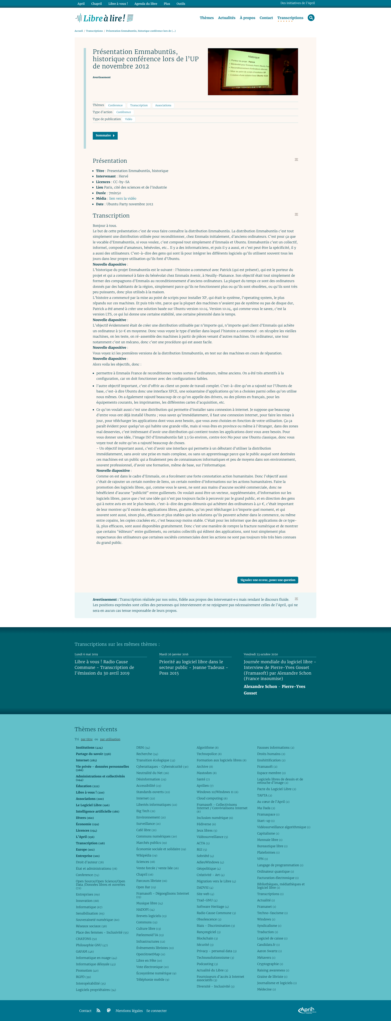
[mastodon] (108, 1010)
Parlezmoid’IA (150, 935)
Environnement (151, 817)
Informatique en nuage (96, 958)
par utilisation (110, 739)
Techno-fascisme (272, 913)
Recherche (147, 754)
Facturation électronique (277, 878)
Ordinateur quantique (275, 871)
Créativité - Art (210, 875)
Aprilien (205, 786)
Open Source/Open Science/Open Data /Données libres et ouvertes (100, 884)
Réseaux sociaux (91, 926)
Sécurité (205, 945)
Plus (167, 4)
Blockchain (207, 938)
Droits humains (271, 754)
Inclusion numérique (215, 818)
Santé (203, 779)
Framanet (266, 907)
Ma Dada (266, 808)
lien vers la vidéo (122, 198)
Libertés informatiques (156, 805)
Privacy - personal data (216, 951)
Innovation (87, 901)
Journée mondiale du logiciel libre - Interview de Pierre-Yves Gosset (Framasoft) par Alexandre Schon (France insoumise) (280, 670)
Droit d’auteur (90, 862)
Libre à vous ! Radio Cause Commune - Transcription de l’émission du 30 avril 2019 (104, 667)
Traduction (267, 932)
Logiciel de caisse (272, 938)
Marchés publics (151, 843)
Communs (146, 922)
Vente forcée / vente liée (157, 868)
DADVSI (205, 888)
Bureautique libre (272, 846)
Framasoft (267, 767)
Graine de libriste (272, 977)
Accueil (79, 30)
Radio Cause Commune (216, 913)
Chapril (144, 874)
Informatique (89, 907)
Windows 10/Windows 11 (217, 792)
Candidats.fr (268, 945)
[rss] (98, 1010)
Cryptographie (270, 964)
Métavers (266, 958)
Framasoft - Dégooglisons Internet (162, 895)
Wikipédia (146, 855)
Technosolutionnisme (215, 958)
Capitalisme (268, 833)
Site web (205, 894)
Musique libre (149, 903)
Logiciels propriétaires (96, 990)
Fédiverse (206, 824)
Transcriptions (290, 18)
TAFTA (264, 795)
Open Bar (146, 887)
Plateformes (268, 852)
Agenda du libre (145, 4)
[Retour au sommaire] (296, 159)
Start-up (265, 821)
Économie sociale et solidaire (161, 849)
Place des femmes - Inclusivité (102, 932)
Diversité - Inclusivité (215, 986)
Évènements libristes (155, 948)
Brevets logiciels (151, 916)
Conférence (124, 112)
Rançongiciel (209, 932)
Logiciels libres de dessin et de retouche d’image (280, 781)
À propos (247, 18)
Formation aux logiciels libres (221, 760)
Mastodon (207, 773)
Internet (145, 798)
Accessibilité (148, 786)
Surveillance (148, 824)
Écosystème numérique (156, 973)
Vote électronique (152, 967)
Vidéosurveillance (212, 837)
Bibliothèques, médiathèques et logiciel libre (281, 886)
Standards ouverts (153, 792)
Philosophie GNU (92, 945)
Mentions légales (129, 1011)
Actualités (226, 18)
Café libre (146, 830)
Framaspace (268, 814)
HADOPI (145, 909)
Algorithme (208, 747)
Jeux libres (207, 830)
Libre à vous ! (118, 4)
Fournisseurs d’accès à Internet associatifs (220, 978)
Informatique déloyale (96, 964)
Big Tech (145, 811)
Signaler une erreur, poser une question (268, 580)
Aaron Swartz (269, 951)
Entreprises (88, 894)
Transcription (139, 105)
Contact (266, 18)
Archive (205, 767)
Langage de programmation (280, 865)
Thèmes (207, 18)
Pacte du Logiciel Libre (276, 789)
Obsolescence (209, 919)
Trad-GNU (207, 900)
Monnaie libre (269, 840)
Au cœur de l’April (273, 802)
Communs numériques (156, 836)
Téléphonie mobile (152, 979)
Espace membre (271, 773)
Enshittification (271, 760)
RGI (202, 849)
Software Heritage (213, 907)
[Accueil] (104, 17)
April (81, 4)
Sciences (145, 862)
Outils (181, 4)
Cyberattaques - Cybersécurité (162, 767)
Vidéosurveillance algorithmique (283, 827)
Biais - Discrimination (216, 926)
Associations (163, 105)
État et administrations (96, 868)
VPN (262, 859)
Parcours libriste (151, 881)
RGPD (83, 977)
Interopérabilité (91, 983)
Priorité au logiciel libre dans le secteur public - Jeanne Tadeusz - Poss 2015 (193, 667)
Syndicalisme (269, 926)
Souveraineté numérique (97, 920)
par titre (87, 739)
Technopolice (209, 754)
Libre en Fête (149, 960)
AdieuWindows (210, 862)
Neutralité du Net (152, 773)
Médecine (266, 989)
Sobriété (205, 856)
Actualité (266, 900)
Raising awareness (273, 970)
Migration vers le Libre (216, 881)
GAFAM (85, 951)
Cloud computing (212, 798)
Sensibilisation (90, 913)
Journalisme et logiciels (277, 983)
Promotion (87, 970)
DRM (143, 747)
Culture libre (148, 929)
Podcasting (207, 964)
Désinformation (151, 779)
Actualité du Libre (212, 970)
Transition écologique (155, 760)
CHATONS (86, 939)
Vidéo (128, 119)
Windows (266, 919)
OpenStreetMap (150, 954)
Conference (115, 105)
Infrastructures (150, 941)
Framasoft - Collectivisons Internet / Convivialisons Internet (222, 808)
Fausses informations (275, 747)
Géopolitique (209, 868)
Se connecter (156, 1011)
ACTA (203, 843)
